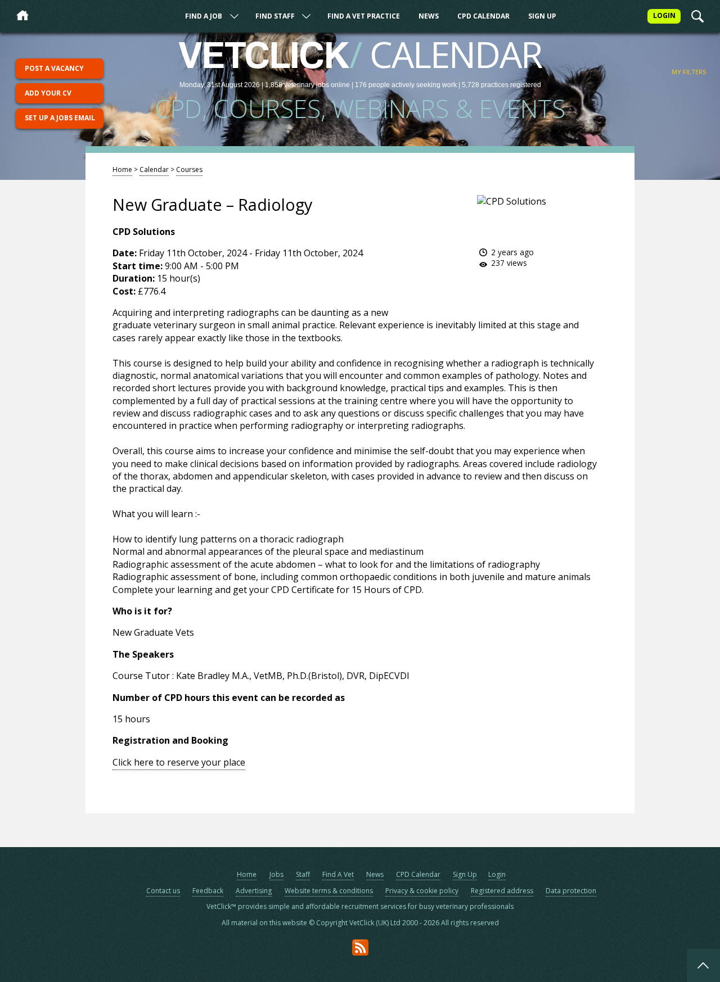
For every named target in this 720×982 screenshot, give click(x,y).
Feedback (207, 890)
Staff (303, 874)
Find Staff (275, 16)
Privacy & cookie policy (421, 890)
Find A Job (203, 16)
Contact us (163, 890)
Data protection (571, 890)
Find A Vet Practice (363, 16)
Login (497, 874)
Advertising (254, 890)
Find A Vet (338, 874)
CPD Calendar (483, 16)
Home (122, 169)
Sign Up (542, 16)
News (428, 16)
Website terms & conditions (329, 890)
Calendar (154, 169)
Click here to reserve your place (178, 762)
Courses (189, 169)
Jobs (276, 874)
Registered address (502, 890)
